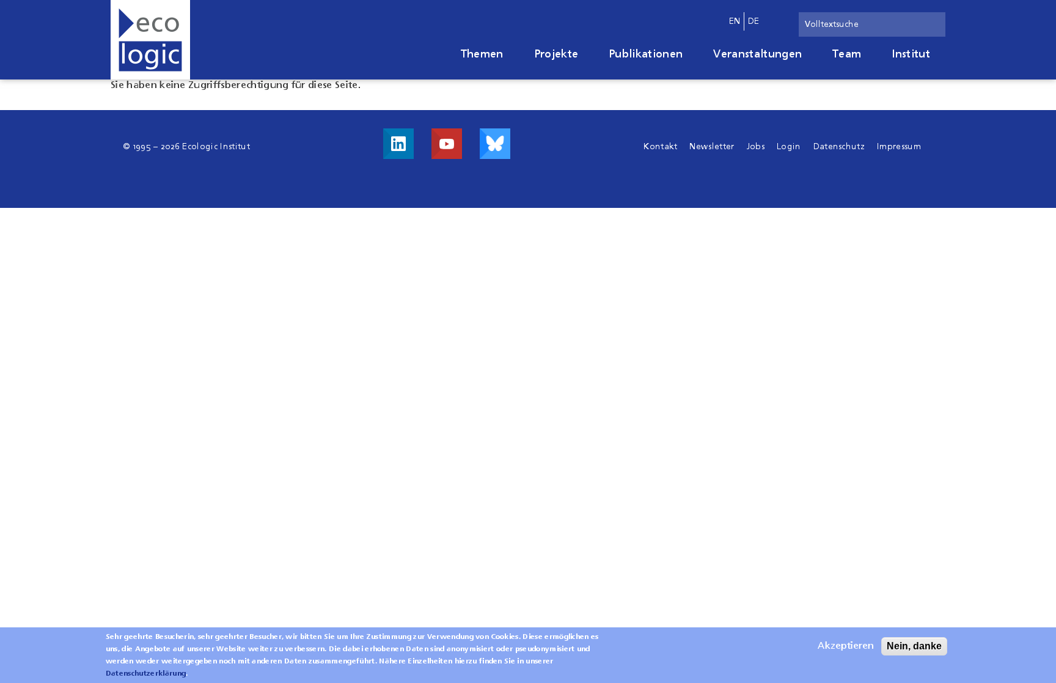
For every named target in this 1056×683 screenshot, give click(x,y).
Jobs (756, 146)
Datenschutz (839, 146)
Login (789, 146)
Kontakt (660, 146)
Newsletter (711, 146)
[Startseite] (150, 39)
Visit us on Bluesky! (495, 143)
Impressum (899, 146)
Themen (482, 54)
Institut (911, 54)
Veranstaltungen (757, 54)
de (754, 21)
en (735, 21)
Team (846, 54)
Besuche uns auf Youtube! (446, 143)
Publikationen (646, 54)
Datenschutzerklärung (146, 673)
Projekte (556, 54)
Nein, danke (914, 646)
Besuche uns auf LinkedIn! (398, 143)
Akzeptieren (846, 646)
